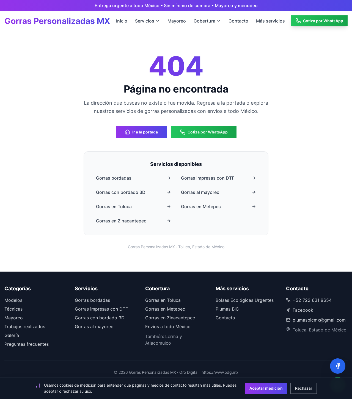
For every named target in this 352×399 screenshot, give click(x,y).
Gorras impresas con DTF (207, 178)
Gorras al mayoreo (200, 192)
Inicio (121, 21)
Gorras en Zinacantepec (121, 221)
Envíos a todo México (168, 326)
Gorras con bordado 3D (120, 192)
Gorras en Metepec (201, 206)
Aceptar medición (266, 388)
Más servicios (270, 21)
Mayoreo (176, 21)
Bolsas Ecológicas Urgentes (245, 300)
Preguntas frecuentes (26, 344)
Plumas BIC (227, 309)
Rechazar (303, 388)
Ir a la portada (145, 132)
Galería (11, 335)
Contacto (238, 21)
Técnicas (13, 309)
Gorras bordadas (113, 178)
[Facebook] (337, 366)
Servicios (144, 21)
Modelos (13, 300)
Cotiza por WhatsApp (323, 20)
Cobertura (204, 21)
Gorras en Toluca (114, 206)
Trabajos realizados (24, 326)
